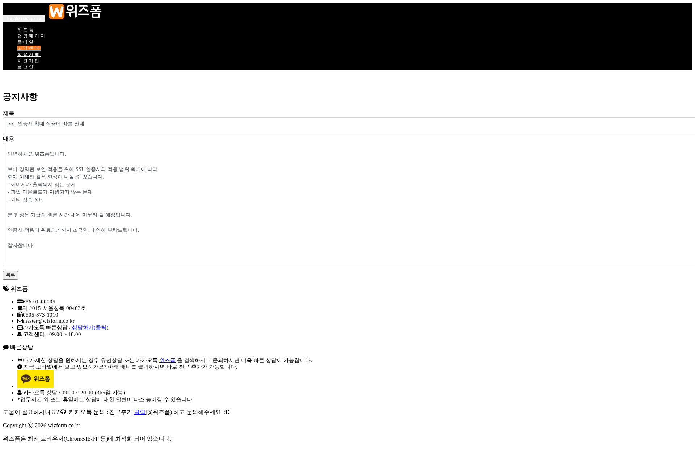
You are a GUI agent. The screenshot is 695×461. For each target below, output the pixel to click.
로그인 (26, 67)
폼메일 (26, 42)
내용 (8, 138)
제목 (8, 113)
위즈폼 (26, 29)
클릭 (140, 412)
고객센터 (29, 48)
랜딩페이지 (31, 35)
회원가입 (29, 60)
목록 (10, 275)
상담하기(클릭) (90, 327)
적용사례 (29, 54)
